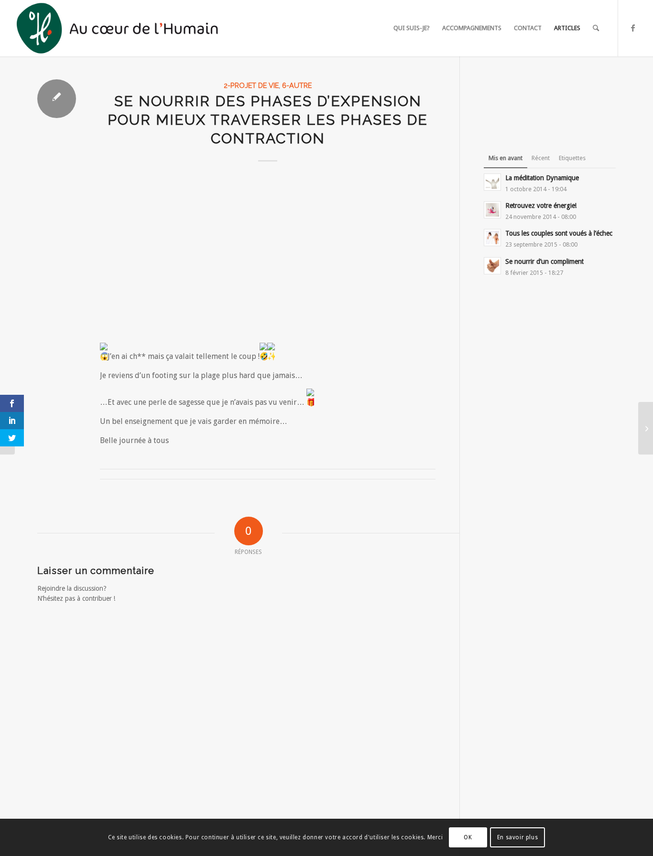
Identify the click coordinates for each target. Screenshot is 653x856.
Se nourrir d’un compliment (544, 261)
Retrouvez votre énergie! (541, 205)
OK (468, 837)
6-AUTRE (297, 85)
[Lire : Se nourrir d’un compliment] (492, 265)
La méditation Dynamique (542, 178)
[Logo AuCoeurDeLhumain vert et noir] (119, 28)
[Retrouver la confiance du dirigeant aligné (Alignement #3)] (645, 428)
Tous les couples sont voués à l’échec (558, 233)
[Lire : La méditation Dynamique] (492, 182)
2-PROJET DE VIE (251, 85)
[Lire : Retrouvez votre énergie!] (492, 209)
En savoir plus (517, 837)
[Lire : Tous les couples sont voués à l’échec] (492, 237)
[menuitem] (411, 28)
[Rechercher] (596, 28)
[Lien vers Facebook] (633, 28)
